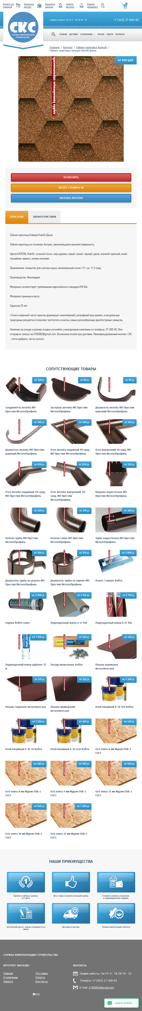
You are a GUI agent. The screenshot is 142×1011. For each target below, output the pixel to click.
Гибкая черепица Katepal (91, 48)
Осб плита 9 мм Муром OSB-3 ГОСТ (68, 794)
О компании (87, 34)
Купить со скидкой (8, 6)
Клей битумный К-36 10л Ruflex (114, 707)
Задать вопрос (70, 6)
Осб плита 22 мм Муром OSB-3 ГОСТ (68, 836)
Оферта (109, 34)
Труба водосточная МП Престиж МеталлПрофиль (114, 540)
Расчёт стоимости (71, 188)
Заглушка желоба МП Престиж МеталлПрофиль (68, 410)
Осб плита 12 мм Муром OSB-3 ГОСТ (113, 794)
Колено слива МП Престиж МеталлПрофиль (66, 540)
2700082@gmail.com (101, 987)
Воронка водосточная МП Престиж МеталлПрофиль (111, 494)
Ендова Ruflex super (17, 623)
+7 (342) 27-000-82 (126, 20)
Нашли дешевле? (92, 6)
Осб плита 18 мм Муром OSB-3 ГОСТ (23, 836)
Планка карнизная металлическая (106, 667)
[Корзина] (124, 5)
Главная (63, 34)
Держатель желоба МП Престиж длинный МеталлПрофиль (24, 452)
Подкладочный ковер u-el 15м (68, 623)
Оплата (100, 34)
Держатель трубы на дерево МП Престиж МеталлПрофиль (24, 583)
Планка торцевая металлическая (25, 707)
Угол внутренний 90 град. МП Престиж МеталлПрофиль (113, 452)
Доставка (73, 34)
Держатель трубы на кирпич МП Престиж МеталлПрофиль (69, 583)
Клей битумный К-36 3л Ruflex (23, 749)
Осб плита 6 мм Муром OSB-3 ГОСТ (113, 751)
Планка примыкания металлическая (62, 709)
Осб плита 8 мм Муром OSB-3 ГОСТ (23, 794)
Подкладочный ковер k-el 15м (113, 623)
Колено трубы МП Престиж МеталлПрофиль (21, 540)
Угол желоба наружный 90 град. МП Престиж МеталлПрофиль (70, 452)
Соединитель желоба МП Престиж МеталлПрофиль (21, 410)
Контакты (119, 34)
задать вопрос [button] (123, 1003)
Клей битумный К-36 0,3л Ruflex (69, 749)
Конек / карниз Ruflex (108, 581)
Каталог (68, 48)
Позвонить (71, 177)
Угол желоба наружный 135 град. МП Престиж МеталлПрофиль (25, 494)
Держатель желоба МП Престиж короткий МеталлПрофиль (114, 410)
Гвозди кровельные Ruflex (66, 665)
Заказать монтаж (71, 198)
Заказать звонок (50, 6)
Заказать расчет (29, 6)
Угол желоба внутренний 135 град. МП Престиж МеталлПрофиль (67, 496)
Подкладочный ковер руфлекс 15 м (25, 667)
